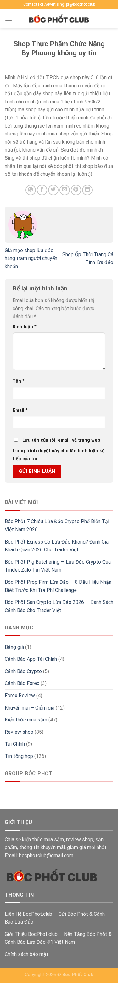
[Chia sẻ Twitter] (53, 190)
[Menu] (8, 18)
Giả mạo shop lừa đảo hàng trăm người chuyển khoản (31, 258)
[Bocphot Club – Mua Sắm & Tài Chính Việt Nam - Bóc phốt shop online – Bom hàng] (59, 19)
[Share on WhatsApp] (30, 190)
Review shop (19, 732)
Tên (19, 381)
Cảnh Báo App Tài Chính (31, 659)
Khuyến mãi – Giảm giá (29, 708)
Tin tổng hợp (19, 756)
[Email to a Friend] (64, 190)
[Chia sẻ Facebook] (42, 190)
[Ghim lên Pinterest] (76, 190)
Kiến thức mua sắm (26, 720)
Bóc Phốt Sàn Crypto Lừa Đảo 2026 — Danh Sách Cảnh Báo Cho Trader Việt (59, 606)
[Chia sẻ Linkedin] (87, 190)
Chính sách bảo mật (26, 954)
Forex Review (20, 696)
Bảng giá (14, 647)
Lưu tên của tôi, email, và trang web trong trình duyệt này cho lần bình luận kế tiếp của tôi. (58, 450)
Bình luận (25, 326)
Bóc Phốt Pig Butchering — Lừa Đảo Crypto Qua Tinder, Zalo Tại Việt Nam (58, 566)
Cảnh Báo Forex (22, 683)
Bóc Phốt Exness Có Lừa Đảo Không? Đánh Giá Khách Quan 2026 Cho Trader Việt (57, 546)
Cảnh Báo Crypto (23, 671)
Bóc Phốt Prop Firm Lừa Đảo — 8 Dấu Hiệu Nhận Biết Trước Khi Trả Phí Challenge (58, 586)
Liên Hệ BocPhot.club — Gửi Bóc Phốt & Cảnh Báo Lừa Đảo (55, 918)
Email (20, 410)
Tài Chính (15, 744)
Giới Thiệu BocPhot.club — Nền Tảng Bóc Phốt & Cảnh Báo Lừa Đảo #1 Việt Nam (58, 938)
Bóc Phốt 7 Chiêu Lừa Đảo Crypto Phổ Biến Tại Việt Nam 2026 (57, 525)
